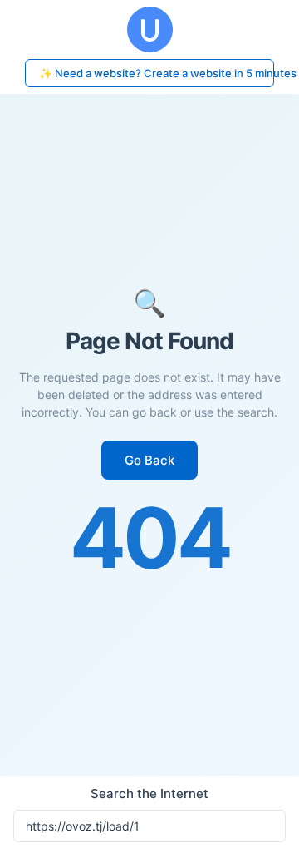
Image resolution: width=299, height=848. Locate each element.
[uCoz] (149, 29)
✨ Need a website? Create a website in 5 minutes (156, 73)
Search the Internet (149, 793)
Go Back (149, 460)
